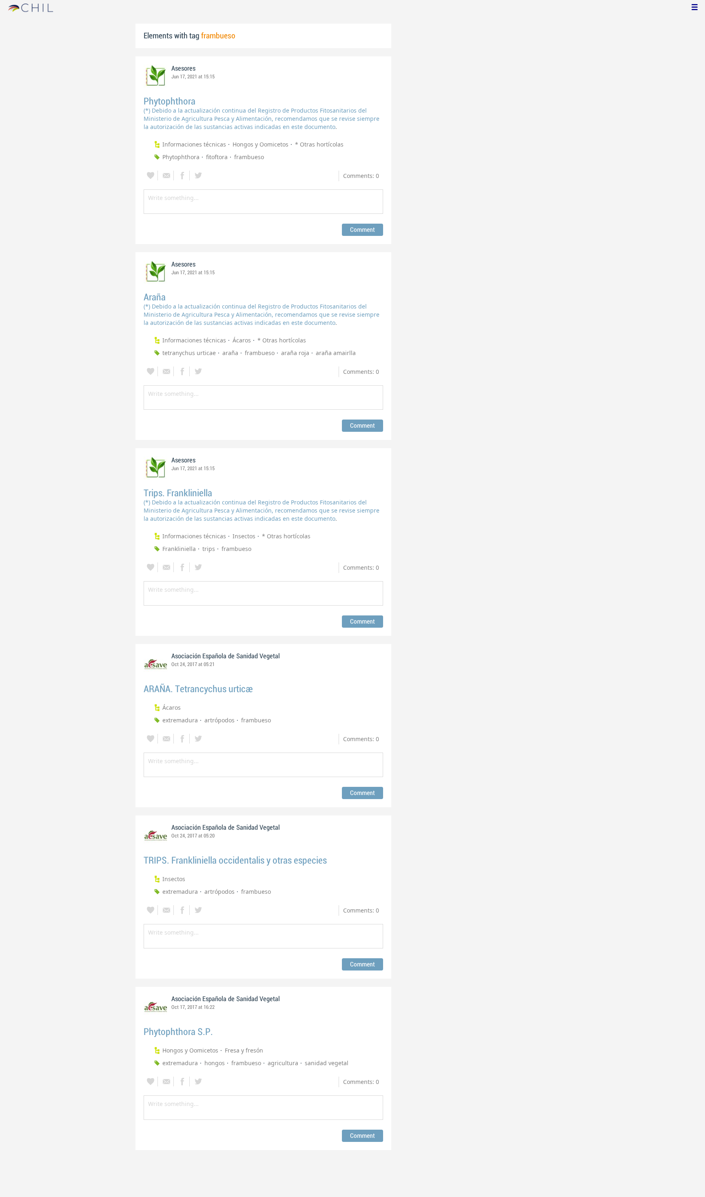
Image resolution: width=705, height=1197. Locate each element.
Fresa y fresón (244, 1050)
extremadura (180, 720)
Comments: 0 (361, 176)
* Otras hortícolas (319, 144)
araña (230, 353)
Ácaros (242, 340)
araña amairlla (336, 353)
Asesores (183, 68)
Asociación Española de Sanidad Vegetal (225, 656)
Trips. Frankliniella (178, 493)
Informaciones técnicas (194, 144)
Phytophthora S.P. (178, 1032)
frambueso (249, 157)
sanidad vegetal (326, 1063)
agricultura (283, 1063)
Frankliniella (179, 549)
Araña (155, 297)
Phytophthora (169, 101)
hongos (214, 1063)
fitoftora (217, 157)
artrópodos (219, 720)
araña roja (295, 353)
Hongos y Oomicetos (260, 144)
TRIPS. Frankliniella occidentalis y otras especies (235, 860)
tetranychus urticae (189, 353)
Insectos (244, 536)
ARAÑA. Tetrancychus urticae (198, 689)
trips (208, 549)
